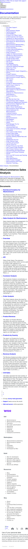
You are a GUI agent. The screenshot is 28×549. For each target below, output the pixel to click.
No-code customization (14, 425)
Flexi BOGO (9, 130)
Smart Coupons (10, 52)
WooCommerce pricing (13, 421)
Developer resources (13, 458)
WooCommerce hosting (14, 485)
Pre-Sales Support (11, 27)
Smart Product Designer (13, 160)
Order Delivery (10, 69)
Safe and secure (8, 404)
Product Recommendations (14, 49)
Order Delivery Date (12, 141)
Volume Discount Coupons (14, 114)
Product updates (12, 479)
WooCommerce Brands (13, 88)
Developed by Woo (12, 448)
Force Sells (9, 82)
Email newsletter (12, 480)
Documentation (11, 474)
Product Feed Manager (13, 135)
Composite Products (12, 51)
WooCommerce (11, 420)
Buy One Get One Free (12, 99)
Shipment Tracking (11, 163)
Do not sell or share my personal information (14, 513)
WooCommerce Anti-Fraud (14, 161)
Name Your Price (11, 68)
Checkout (10, 428)
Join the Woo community (14, 507)
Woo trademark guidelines (14, 509)
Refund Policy (11, 518)
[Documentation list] (7, 23)
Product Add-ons (11, 96)
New (8, 444)
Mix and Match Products (13, 57)
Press (8, 503)
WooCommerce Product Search (15, 77)
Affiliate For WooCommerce (14, 55)
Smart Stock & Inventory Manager (16, 128)
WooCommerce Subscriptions (15, 40)
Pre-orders (9, 80)
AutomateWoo (10, 33)
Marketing (10, 426)
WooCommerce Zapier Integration (16, 71)
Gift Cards (9, 61)
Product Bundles (11, 47)
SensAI (8, 153)
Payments (10, 423)
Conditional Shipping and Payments (16, 102)
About (8, 501)
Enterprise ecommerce (13, 432)
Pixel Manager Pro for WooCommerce (12, 124)
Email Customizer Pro (12, 105)
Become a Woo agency (13, 460)
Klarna (8, 72)
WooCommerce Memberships (15, 44)
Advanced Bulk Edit (12, 127)
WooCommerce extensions (15, 441)
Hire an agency (11, 487)
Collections (10, 447)
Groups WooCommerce (13, 60)
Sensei (8, 116)
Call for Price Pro (11, 144)
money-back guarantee (15, 398)
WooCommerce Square (13, 30)
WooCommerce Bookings (13, 46)
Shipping (9, 429)
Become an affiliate (12, 464)
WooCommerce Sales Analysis (15, 100)
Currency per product (12, 143)
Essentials (10, 445)
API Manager (10, 63)
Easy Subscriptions (11, 158)
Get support (22, 1)
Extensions (3, 23)
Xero (7, 97)
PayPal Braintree (11, 32)
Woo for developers (13, 457)
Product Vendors (11, 74)
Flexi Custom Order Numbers (14, 147)
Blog (8, 473)
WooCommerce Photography (14, 76)
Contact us (10, 520)
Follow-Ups (9, 121)
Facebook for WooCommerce (15, 38)
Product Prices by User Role (14, 146)
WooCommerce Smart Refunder (15, 108)
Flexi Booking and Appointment (15, 150)
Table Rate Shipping (12, 65)
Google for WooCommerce (14, 83)
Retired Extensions (11, 118)
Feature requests (12, 484)
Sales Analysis (4, 166)
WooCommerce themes (14, 442)
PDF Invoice (9, 79)
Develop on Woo (5, 1)
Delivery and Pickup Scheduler (15, 152)
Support (5, 401)
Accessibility (10, 491)
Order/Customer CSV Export (14, 37)
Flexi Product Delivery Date (14, 149)
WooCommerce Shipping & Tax (15, 104)
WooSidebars (10, 119)
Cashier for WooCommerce (14, 54)
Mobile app (10, 431)
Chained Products (11, 113)
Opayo (8, 122)
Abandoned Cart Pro (12, 139)
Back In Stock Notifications (14, 107)
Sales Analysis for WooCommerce (10, 177)
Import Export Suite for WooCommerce (13, 85)
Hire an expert (14, 1)
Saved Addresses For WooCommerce (12, 110)
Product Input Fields (12, 133)
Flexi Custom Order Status (14, 132)
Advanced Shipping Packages (15, 66)
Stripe (8, 29)
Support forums (11, 493)
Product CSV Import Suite (14, 35)
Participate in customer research (12, 489)
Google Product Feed (12, 58)
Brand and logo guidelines (14, 511)
